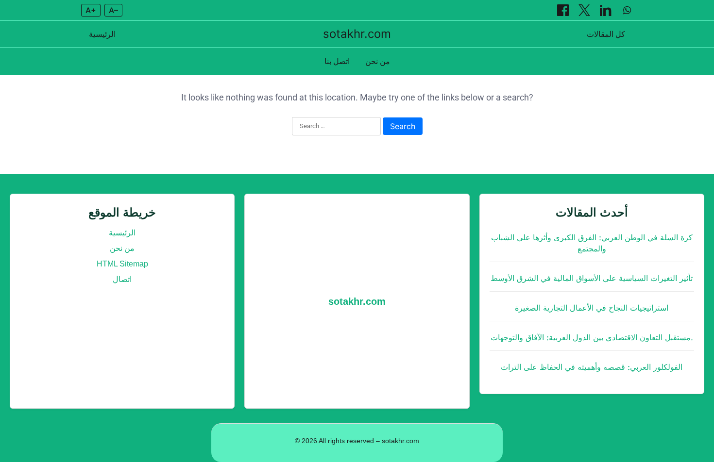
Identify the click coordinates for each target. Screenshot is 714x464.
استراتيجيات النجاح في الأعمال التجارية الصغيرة (591, 308)
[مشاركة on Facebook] (564, 10)
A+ (90, 10)
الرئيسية (102, 34)
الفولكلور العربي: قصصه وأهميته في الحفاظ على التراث (591, 367)
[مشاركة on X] (585, 10)
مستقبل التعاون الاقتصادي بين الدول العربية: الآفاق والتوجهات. (592, 337)
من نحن (377, 61)
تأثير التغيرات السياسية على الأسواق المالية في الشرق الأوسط (592, 278)
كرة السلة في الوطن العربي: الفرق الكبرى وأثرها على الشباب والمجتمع (592, 243)
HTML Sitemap (122, 264)
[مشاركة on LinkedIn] (606, 10)
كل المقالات (606, 34)
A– (113, 10)
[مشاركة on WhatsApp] (627, 10)
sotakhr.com (357, 34)
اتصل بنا (337, 61)
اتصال (122, 279)
